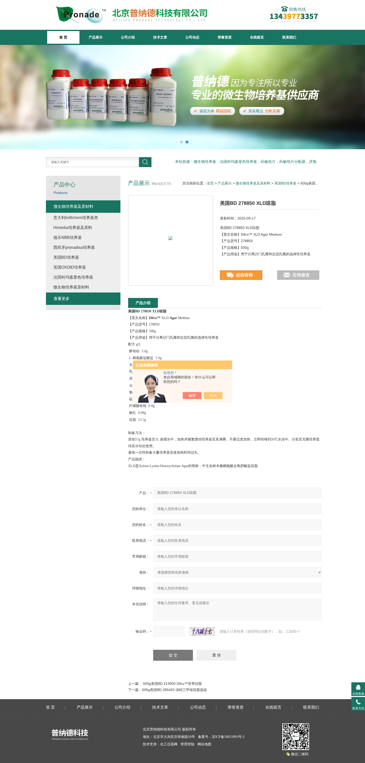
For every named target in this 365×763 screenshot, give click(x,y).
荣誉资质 (225, 37)
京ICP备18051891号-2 (228, 737)
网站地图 (204, 744)
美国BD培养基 (285, 183)
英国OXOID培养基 (69, 267)
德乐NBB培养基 (67, 237)
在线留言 (257, 37)
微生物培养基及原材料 (253, 183)
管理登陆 (187, 744)
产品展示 (96, 37)
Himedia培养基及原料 (72, 227)
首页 (210, 183)
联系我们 (289, 37)
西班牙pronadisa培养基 (74, 247)
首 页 (50, 707)
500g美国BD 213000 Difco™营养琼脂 (172, 684)
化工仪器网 (169, 744)
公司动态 (192, 37)
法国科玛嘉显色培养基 (73, 277)
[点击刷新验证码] (202, 631)
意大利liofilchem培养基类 (75, 218)
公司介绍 (128, 37)
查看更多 (62, 298)
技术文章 (160, 37)
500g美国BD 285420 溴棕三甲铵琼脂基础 (174, 690)
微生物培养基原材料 (71, 287)
